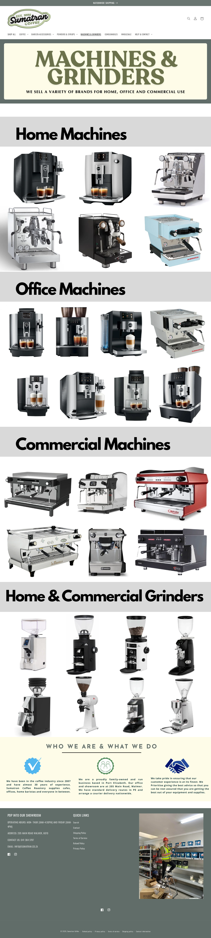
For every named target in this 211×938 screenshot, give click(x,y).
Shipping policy (127, 931)
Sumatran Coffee (73, 931)
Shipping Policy (79, 832)
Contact (76, 827)
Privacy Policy (79, 848)
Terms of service (114, 931)
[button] (24, 34)
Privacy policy (100, 931)
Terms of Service (80, 838)
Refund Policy (78, 843)
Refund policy (87, 931)
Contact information (143, 931)
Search (76, 822)
